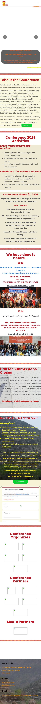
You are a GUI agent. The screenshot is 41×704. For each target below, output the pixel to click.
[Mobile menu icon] (38, 3)
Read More (27, 125)
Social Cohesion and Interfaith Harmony (20, 273)
